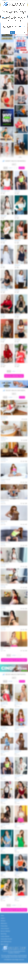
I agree (12, 32)
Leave (25, 32)
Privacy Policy (22, 26)
